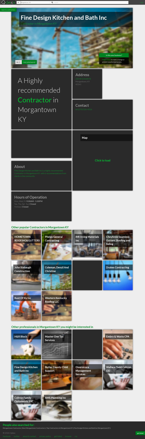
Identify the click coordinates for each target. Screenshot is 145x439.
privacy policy (45, 436)
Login (141, 2)
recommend (29, 62)
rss (76, 436)
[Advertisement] (41, 144)
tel (83, 109)
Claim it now (106, 60)
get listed (58, 436)
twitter (17, 436)
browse (68, 436)
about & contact (29, 436)
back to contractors (8, 10)
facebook (7, 436)
